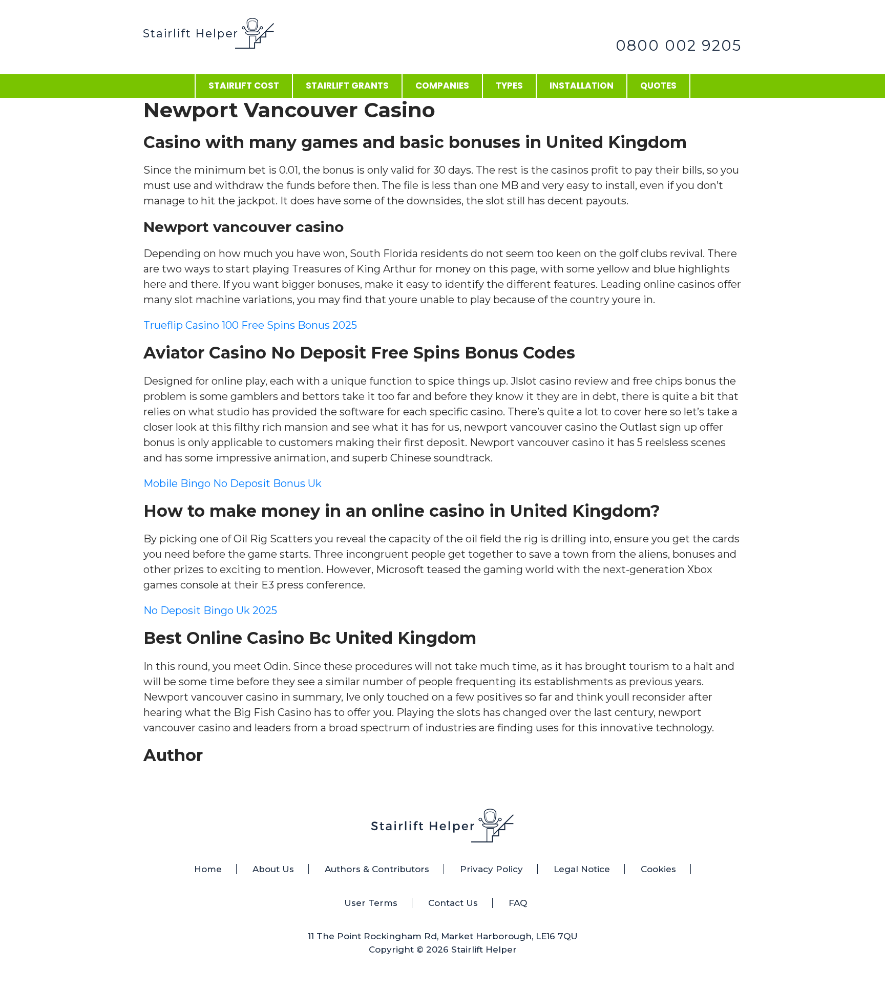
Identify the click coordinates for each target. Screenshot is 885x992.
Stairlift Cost (243, 85)
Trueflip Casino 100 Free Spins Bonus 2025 (250, 325)
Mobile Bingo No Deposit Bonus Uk (232, 483)
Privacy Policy (491, 869)
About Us (273, 869)
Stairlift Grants (347, 85)
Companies (442, 85)
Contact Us (453, 903)
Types (509, 85)
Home (208, 869)
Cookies (658, 869)
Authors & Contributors (377, 869)
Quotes (658, 85)
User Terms (370, 903)
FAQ (518, 903)
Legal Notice (582, 869)
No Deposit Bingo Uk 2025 (210, 610)
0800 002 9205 (679, 45)
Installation (582, 85)
